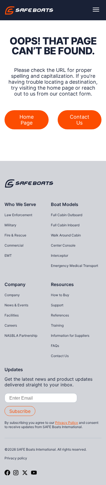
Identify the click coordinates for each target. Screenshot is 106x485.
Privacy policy (16, 458)
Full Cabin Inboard (65, 225)
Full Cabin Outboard (66, 215)
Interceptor (59, 255)
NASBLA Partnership (21, 335)
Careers (11, 325)
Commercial (14, 245)
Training (57, 325)
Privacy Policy (66, 422)
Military (10, 225)
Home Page (27, 120)
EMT (8, 255)
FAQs (55, 346)
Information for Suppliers (70, 335)
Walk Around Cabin (66, 235)
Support (57, 305)
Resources (62, 284)
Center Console (63, 245)
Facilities (12, 315)
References (60, 315)
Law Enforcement (18, 215)
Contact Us (79, 120)
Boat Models (64, 204)
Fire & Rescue (15, 235)
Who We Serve (20, 204)
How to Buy (60, 295)
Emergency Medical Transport (74, 265)
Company (15, 284)
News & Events (16, 305)
